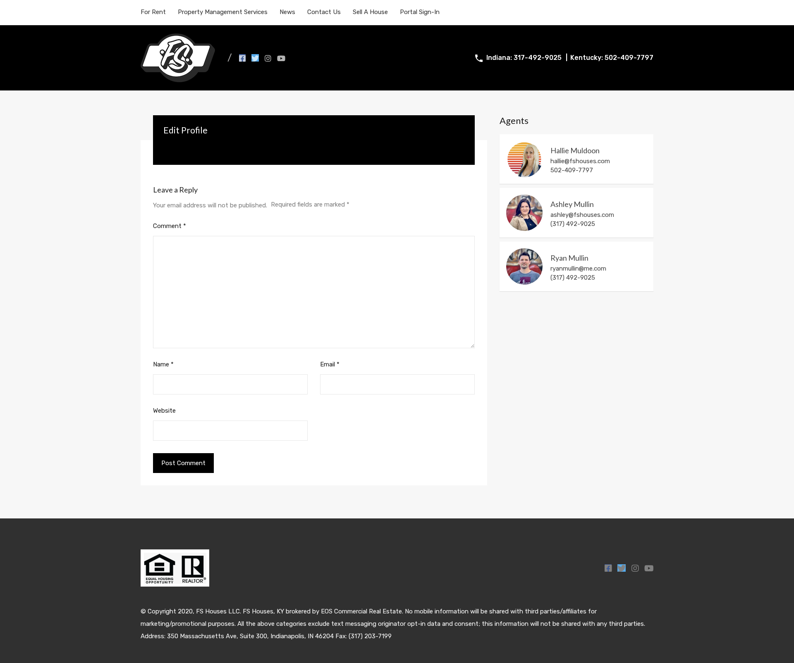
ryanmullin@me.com (578, 268)
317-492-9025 (538, 58)
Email (330, 364)
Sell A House (370, 12)
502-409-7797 (629, 58)
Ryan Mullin (569, 258)
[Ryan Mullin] (524, 266)
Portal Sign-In (420, 12)
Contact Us (324, 12)
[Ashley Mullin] (524, 213)
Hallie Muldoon (575, 150)
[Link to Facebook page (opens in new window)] (242, 58)
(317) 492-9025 (572, 277)
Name (163, 364)
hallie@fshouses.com (580, 161)
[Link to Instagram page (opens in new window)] (268, 58)
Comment (169, 226)
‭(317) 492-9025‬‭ (572, 224)
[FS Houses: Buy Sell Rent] (178, 78)
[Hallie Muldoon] (524, 159)
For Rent (153, 12)
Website (164, 410)
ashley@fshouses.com (582, 215)
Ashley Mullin (572, 204)
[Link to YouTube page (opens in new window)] (281, 58)
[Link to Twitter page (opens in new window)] (255, 58)
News (287, 12)
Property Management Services (223, 12)
